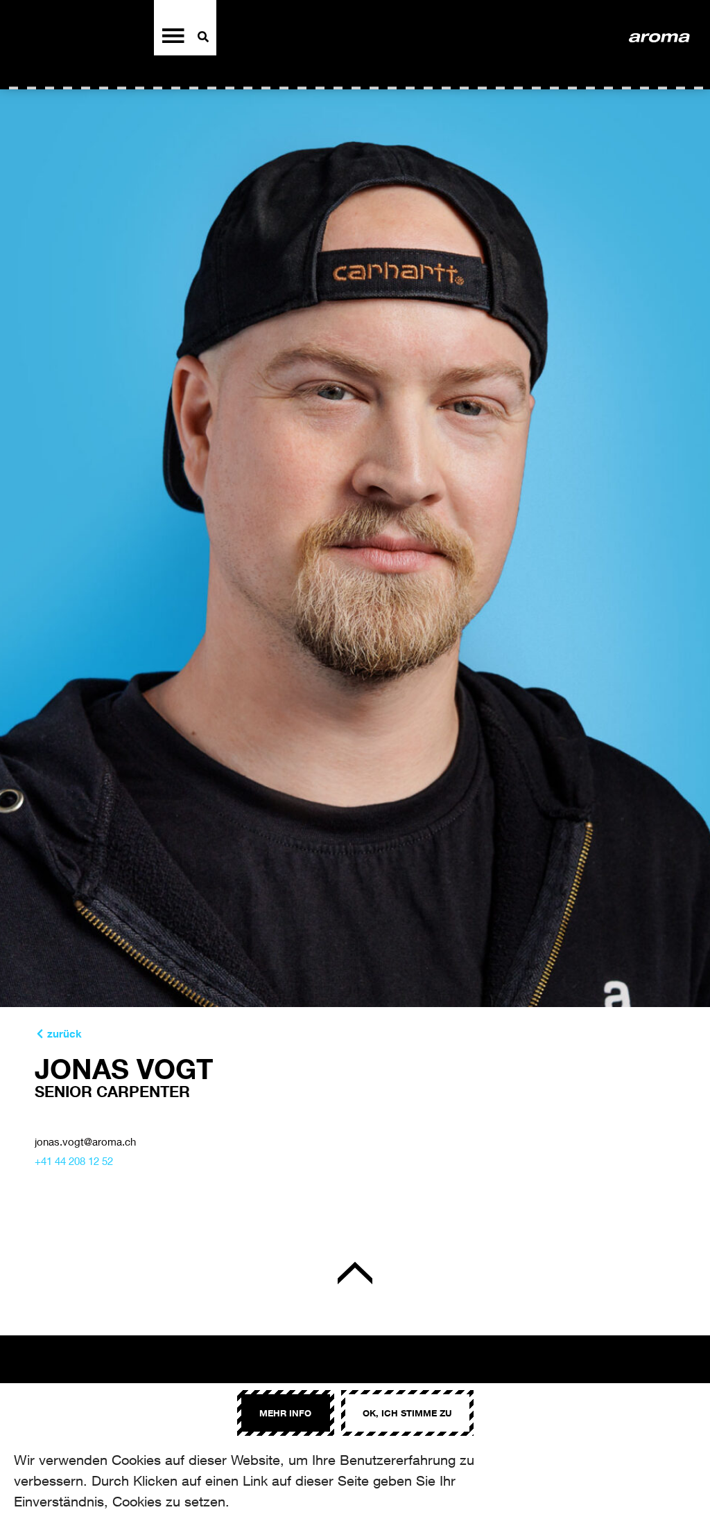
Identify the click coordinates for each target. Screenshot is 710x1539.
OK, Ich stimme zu (407, 1412)
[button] (58, 1033)
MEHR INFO (285, 1412)
